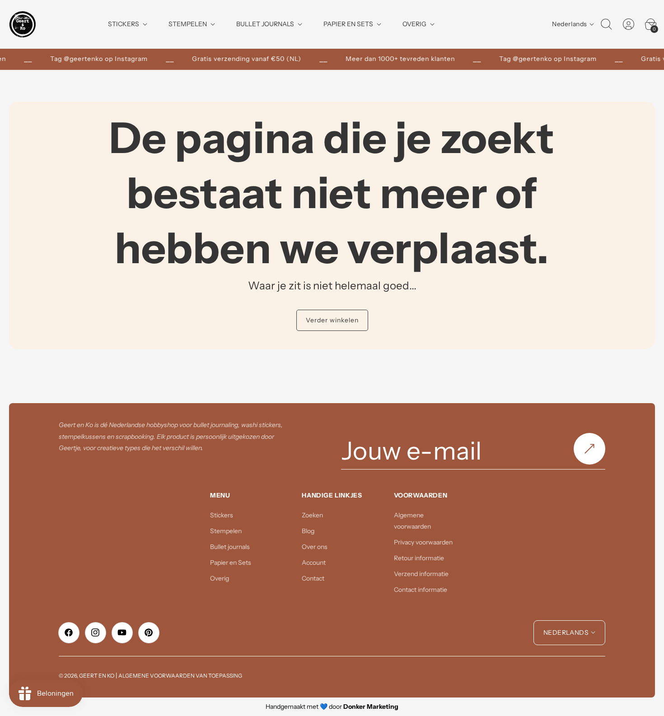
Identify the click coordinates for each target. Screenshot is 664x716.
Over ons (314, 547)
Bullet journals (230, 547)
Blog (308, 531)
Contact (313, 578)
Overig (219, 578)
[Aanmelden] (589, 449)
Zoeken (312, 515)
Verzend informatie (421, 574)
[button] (606, 24)
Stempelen (226, 531)
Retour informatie (419, 558)
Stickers (221, 515)
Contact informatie (420, 590)
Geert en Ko (96, 675)
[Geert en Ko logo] (23, 24)
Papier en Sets (230, 562)
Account (314, 562)
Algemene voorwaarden (412, 520)
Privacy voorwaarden (423, 542)
